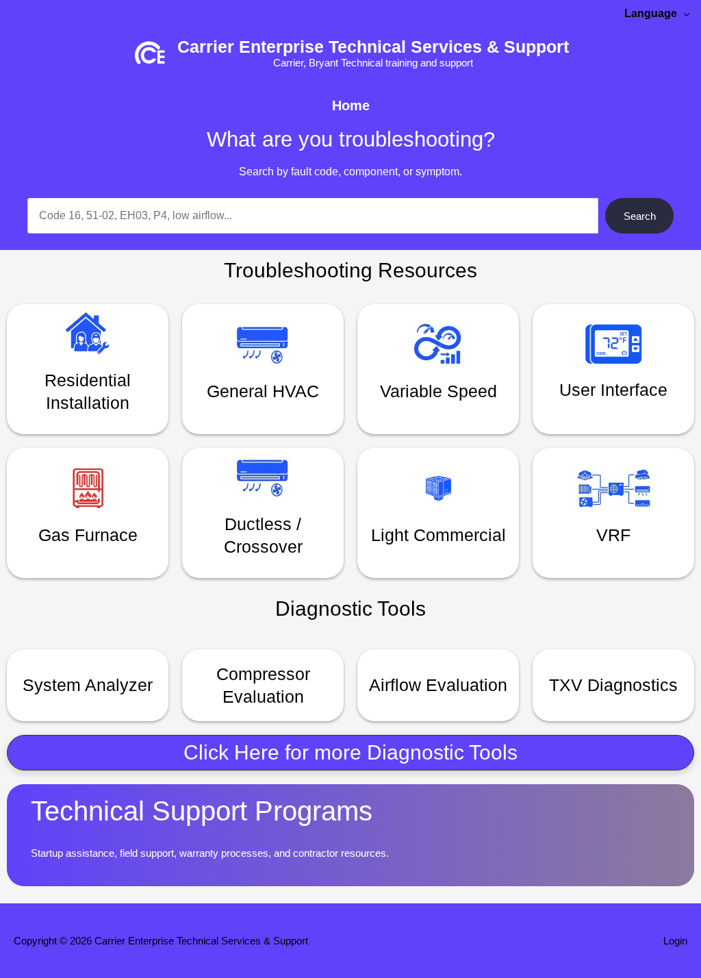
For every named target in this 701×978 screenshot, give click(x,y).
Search (640, 216)
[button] (350, 752)
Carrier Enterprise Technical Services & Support (373, 46)
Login (675, 940)
